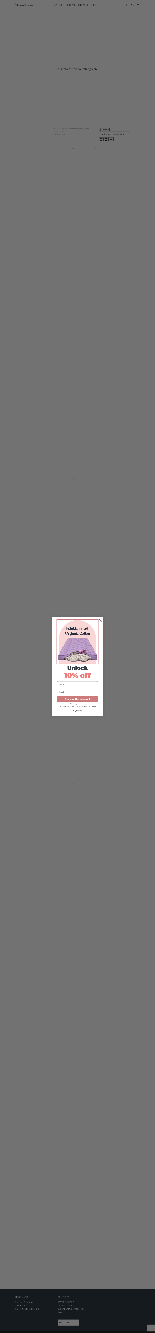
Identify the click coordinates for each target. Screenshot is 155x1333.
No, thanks (77, 710)
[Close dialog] (100, 620)
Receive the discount (77, 699)
